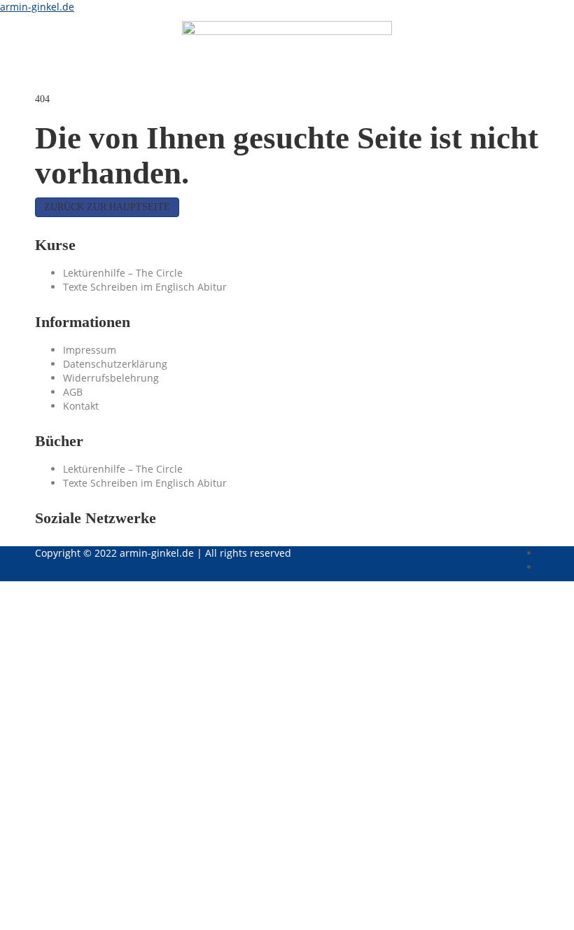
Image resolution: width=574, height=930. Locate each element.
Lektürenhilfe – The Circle (123, 272)
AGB (73, 391)
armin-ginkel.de (37, 6)
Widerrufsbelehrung (111, 377)
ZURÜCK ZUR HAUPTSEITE (107, 207)
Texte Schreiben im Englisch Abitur (145, 286)
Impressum (89, 349)
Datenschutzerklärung (115, 363)
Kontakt (81, 405)
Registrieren (90, 908)
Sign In (136, 908)
